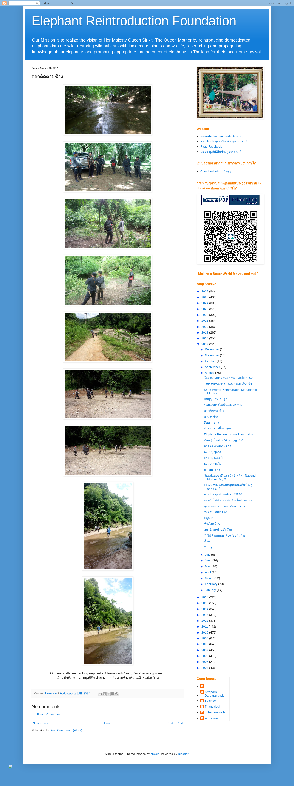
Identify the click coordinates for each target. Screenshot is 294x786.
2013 (205, 615)
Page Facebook (211, 146)
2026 (205, 291)
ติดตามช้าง (211, 422)
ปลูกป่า (208, 518)
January (211, 590)
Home (108, 723)
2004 (205, 667)
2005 (205, 661)
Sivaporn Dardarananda (214, 693)
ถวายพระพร (212, 469)
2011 (205, 626)
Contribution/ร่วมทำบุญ (215, 171)
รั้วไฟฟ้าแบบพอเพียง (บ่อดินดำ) (224, 535)
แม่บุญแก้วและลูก (215, 399)
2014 (205, 609)
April (208, 572)
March (209, 578)
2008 (205, 644)
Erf (207, 686)
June (208, 560)
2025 (205, 297)
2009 (205, 638)
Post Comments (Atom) (66, 730)
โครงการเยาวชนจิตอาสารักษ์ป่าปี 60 (228, 378)
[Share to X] (108, 694)
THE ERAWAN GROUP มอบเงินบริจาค (229, 383)
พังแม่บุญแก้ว (212, 452)
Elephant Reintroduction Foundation (134, 21)
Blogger (183, 753)
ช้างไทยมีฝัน (212, 523)
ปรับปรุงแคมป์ (213, 458)
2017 (205, 344)
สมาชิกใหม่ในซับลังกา (219, 529)
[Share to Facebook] (112, 694)
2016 (205, 597)
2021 (205, 320)
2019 (205, 332)
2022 (205, 315)
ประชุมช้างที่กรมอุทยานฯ (220, 428)
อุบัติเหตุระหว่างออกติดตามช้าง (224, 506)
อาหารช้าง (211, 416)
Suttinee (210, 700)
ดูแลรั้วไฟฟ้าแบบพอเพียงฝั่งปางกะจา (228, 500)
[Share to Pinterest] (117, 694)
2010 (205, 632)
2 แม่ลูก (209, 547)
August (210, 372)
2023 (205, 309)
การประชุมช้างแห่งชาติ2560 (223, 494)
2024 (205, 303)
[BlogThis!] (104, 694)
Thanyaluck (212, 706)
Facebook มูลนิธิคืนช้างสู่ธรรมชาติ (223, 141)
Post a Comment (48, 714)
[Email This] (100, 694)
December (212, 349)
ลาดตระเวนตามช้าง (217, 446)
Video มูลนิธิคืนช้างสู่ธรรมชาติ (220, 151)
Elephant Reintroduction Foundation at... (231, 434)
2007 (205, 650)
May (208, 566)
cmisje (155, 753)
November (212, 355)
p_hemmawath (215, 712)
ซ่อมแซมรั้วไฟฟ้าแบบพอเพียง (223, 405)
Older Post (175, 723)
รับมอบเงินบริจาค (215, 512)
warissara (211, 718)
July (208, 554)
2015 (205, 603)
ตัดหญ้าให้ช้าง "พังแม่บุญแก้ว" (223, 440)
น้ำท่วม (209, 541)
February (211, 584)
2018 (205, 338)
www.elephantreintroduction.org (221, 136)
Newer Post (40, 723)
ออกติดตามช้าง (214, 410)
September (213, 367)
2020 (205, 326)
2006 (205, 656)
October (211, 361)
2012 (205, 620)
